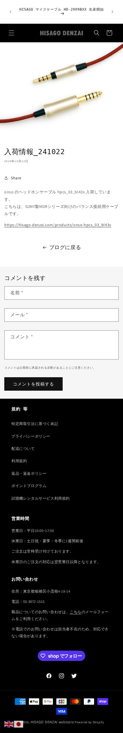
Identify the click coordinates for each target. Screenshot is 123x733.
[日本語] (19, 723)
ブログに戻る (65, 247)
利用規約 (19, 460)
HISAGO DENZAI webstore (52, 722)
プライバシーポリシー (30, 436)
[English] (9, 723)
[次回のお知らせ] (112, 11)
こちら (76, 611)
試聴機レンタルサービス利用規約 (40, 498)
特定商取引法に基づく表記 (34, 423)
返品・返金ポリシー (28, 473)
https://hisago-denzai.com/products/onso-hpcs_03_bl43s (57, 224)
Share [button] (16, 177)
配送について (23, 448)
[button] (11, 33)
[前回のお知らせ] (10, 11)
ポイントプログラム (28, 485)
